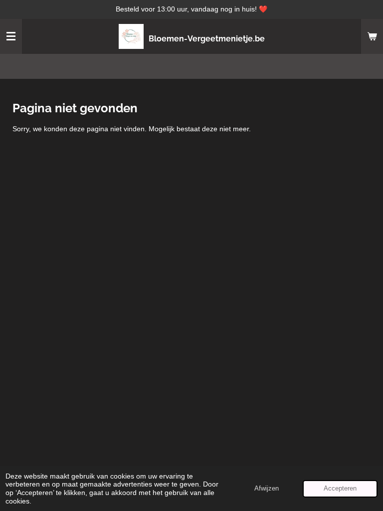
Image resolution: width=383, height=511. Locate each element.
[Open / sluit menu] (11, 36)
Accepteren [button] (340, 488)
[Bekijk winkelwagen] (372, 36)
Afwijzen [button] (266, 488)
